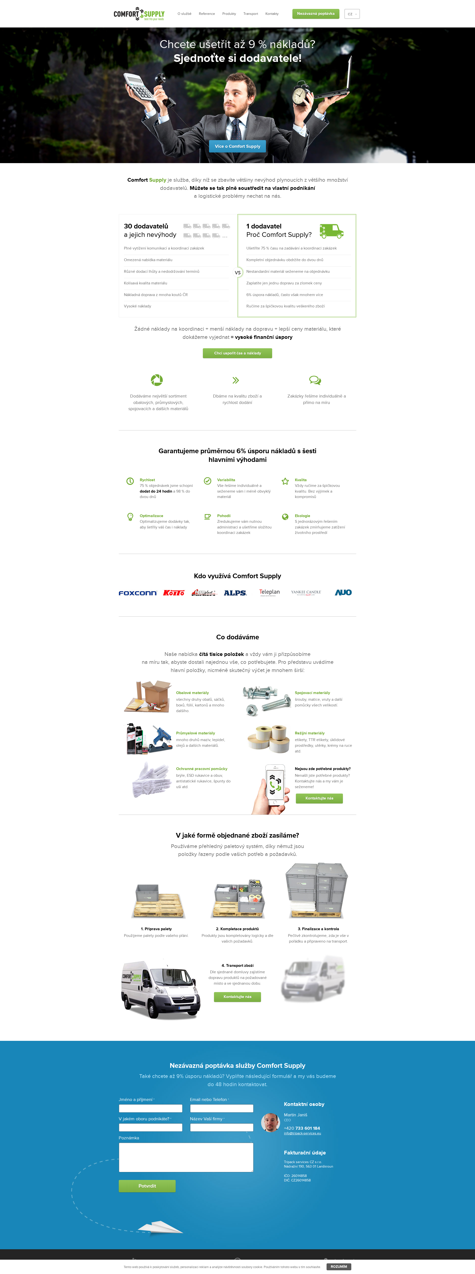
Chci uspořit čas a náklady (237, 353)
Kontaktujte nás (319, 798)
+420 (302, 1128)
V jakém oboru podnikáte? (145, 1119)
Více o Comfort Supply (237, 146)
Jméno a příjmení (137, 1099)
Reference (207, 14)
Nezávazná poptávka (316, 13)
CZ (350, 14)
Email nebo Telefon (209, 1099)
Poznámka (129, 1138)
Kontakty (272, 14)
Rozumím (339, 1267)
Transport (250, 14)
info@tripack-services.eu (302, 1133)
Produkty (229, 14)
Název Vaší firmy (207, 1119)
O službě (184, 14)
